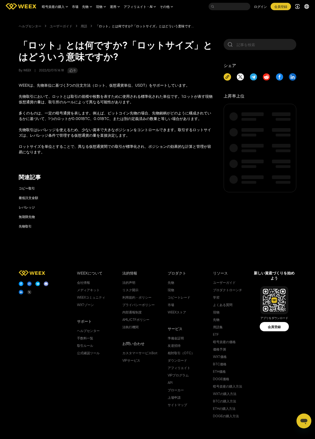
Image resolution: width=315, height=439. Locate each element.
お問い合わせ (133, 343)
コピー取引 (27, 188)
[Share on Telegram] (253, 77)
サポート (84, 321)
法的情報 (129, 273)
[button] (55, 6)
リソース (220, 273)
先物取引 (25, 226)
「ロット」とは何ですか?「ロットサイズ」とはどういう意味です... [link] (145, 26)
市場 (75, 6)
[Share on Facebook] (279, 77)
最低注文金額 (28, 198)
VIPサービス (131, 360)
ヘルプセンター (30, 26)
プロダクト (177, 273)
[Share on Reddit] (266, 77)
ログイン (260, 6)
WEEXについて (89, 273)
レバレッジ (27, 207)
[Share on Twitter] (240, 77)
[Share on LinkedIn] (292, 77)
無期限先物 (27, 217)
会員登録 (274, 327)
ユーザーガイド (61, 26)
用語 (84, 26)
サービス (175, 328)
